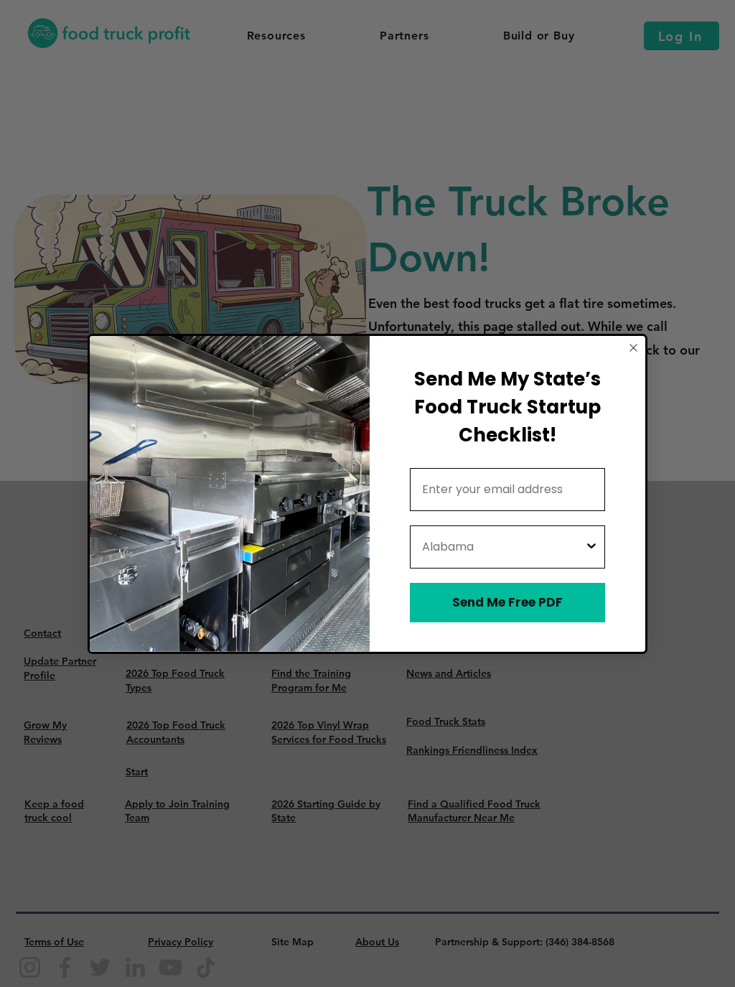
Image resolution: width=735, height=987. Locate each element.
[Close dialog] (633, 348)
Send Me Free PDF (507, 602)
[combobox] (503, 547)
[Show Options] (591, 547)
